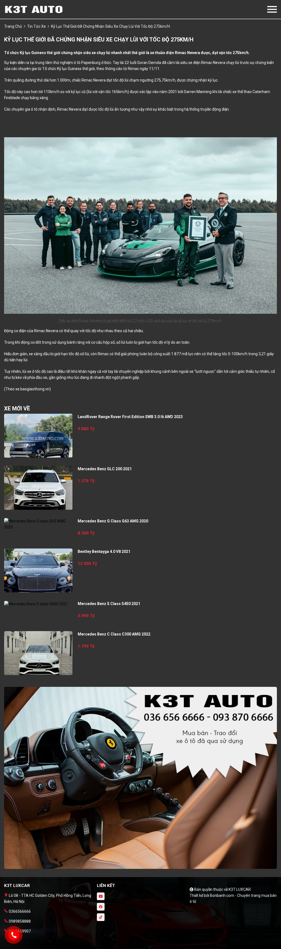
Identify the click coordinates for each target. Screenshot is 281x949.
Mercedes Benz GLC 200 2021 (105, 469)
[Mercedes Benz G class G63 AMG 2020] (38, 524)
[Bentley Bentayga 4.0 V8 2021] (38, 570)
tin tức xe (36, 26)
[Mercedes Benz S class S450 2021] (38, 604)
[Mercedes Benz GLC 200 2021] (38, 488)
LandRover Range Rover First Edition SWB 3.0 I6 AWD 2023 (130, 417)
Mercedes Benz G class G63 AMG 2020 (113, 521)
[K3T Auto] (34, 9)
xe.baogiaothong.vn (32, 389)
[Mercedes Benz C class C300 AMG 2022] (38, 653)
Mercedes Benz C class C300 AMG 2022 (114, 634)
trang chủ (13, 26)
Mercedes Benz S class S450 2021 (109, 603)
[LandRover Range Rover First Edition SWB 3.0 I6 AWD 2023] (38, 436)
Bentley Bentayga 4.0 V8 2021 (104, 551)
